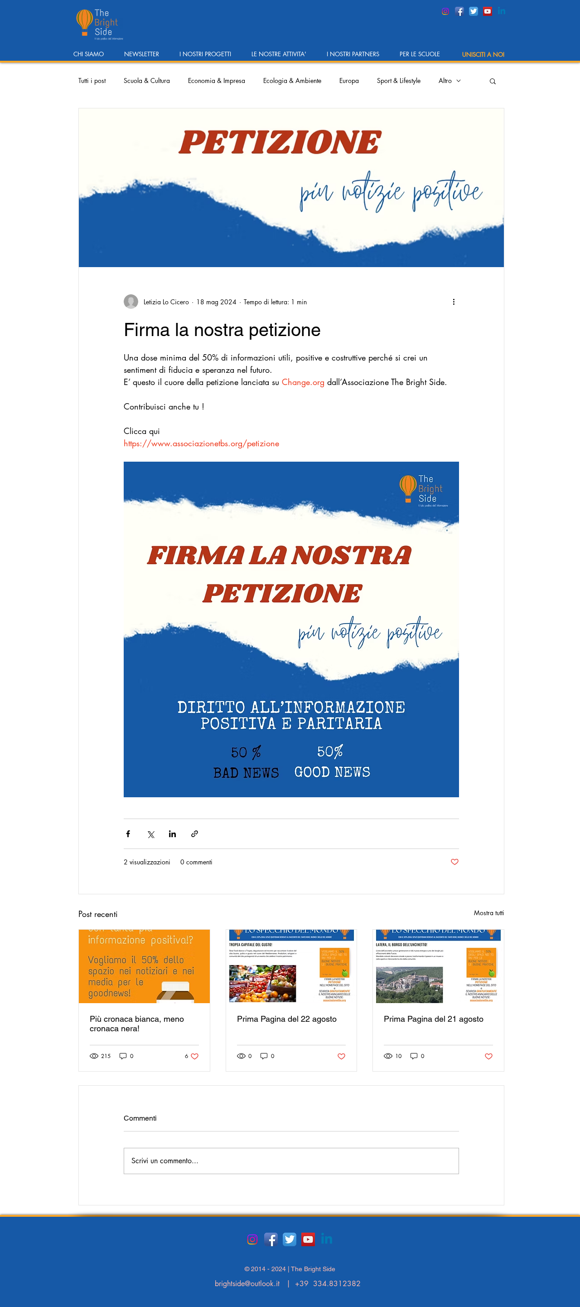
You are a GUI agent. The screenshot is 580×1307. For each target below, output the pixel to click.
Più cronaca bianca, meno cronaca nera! (137, 1023)
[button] (92, 57)
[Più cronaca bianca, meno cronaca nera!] (144, 966)
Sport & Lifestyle (398, 80)
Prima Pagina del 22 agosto (287, 1019)
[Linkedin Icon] (501, 11)
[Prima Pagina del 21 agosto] (438, 966)
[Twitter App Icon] (473, 11)
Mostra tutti (489, 912)
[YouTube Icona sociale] (487, 11)
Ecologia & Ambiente (292, 80)
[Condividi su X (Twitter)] (150, 833)
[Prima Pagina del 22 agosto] (291, 966)
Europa (349, 80)
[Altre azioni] (453, 301)
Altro (445, 80)
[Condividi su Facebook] (128, 833)
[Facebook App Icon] (459, 11)
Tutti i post (92, 80)
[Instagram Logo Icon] (445, 11)
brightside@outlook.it (247, 1283)
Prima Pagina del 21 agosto (433, 1019)
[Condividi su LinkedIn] (172, 833)
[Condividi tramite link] (194, 833)
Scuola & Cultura (147, 80)
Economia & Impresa (216, 80)
